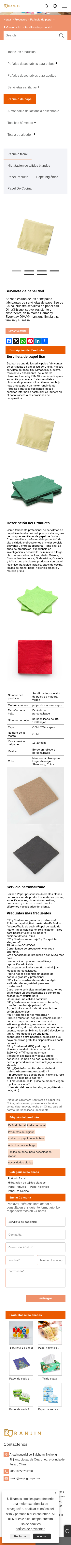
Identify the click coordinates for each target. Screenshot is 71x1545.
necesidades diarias (20, 1162)
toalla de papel (36, 1125)
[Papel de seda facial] (21, 1394)
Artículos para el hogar (22, 1145)
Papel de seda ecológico (50, 1409)
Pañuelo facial (12, 27)
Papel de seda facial (21, 1409)
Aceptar (42, 1536)
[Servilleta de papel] (21, 1332)
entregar (45, 1298)
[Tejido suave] (50, 1363)
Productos (20, 19)
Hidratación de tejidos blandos (28, 165)
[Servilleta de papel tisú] (35, 236)
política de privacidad (30, 1529)
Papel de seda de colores (21, 1378)
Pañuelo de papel (41, 19)
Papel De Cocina (19, 188)
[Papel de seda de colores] (21, 1363)
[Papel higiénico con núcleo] (50, 1332)
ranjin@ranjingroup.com (24, 1478)
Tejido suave (50, 1378)
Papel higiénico (47, 177)
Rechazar (20, 1536)
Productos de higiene (21, 1131)
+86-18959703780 (21, 1471)
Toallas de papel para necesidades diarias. (29, 1154)
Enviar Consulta (17, 331)
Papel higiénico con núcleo (50, 1347)
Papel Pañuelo (17, 177)
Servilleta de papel (21, 1347)
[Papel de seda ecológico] (50, 1394)
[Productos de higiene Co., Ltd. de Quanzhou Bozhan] (12, 6)
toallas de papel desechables (26, 1138)
